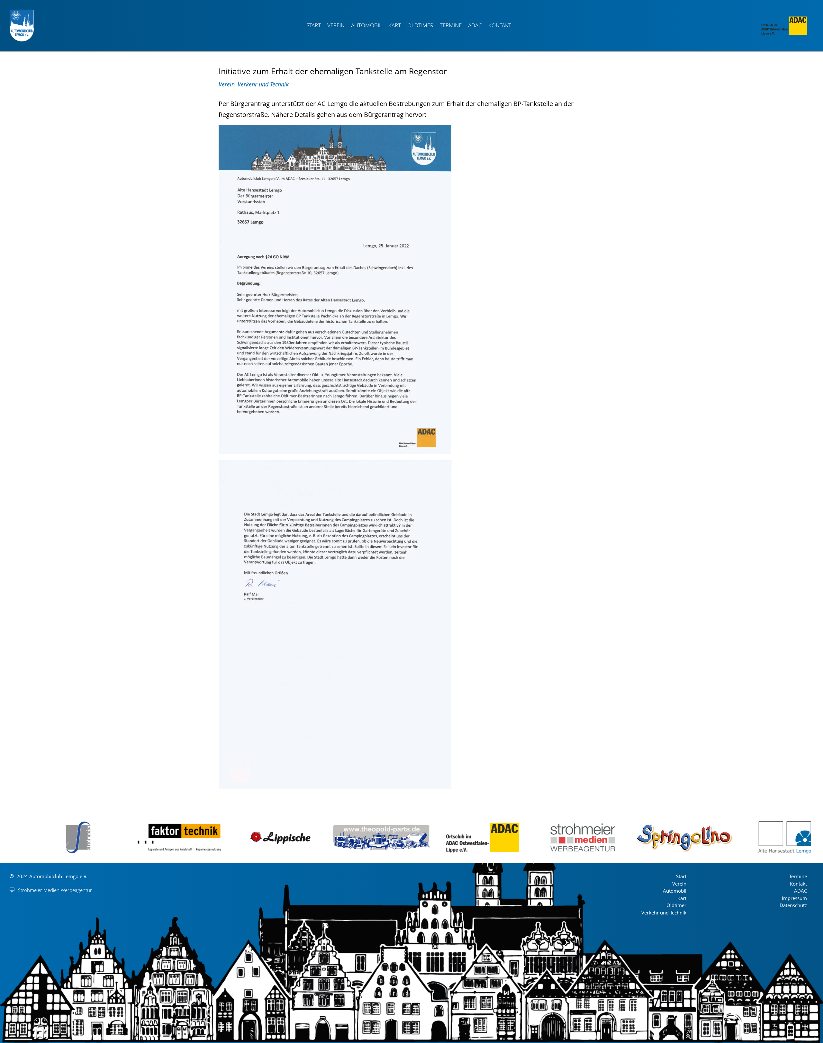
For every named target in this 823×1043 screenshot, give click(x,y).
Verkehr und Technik (263, 84)
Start (313, 25)
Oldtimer (420, 25)
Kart (394, 25)
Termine (451, 25)
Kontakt (499, 25)
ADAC (475, 25)
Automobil (366, 25)
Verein (336, 25)
